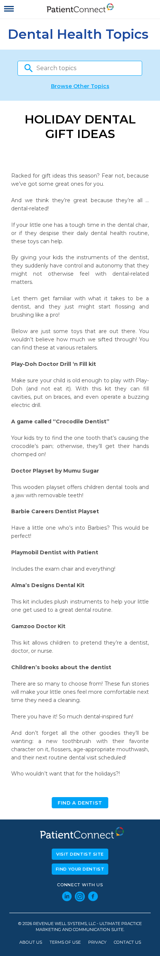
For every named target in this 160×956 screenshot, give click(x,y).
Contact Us (127, 942)
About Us (30, 942)
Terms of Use (65, 942)
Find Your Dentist (80, 869)
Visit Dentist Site (80, 854)
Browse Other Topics (80, 86)
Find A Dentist (80, 803)
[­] (9, 9)
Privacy (97, 942)
